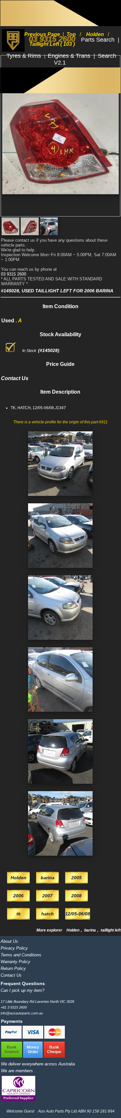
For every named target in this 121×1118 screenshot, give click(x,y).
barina (90, 930)
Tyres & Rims (24, 56)
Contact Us (11, 975)
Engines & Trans (70, 56)
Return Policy (13, 968)
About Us (9, 941)
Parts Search (98, 39)
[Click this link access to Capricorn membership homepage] (18, 1099)
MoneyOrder (33, 1049)
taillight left (111, 930)
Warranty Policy (15, 961)
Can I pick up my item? (22, 990)
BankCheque (54, 1049)
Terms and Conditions (21, 954)
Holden (73, 930)
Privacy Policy (14, 948)
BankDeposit (12, 1049)
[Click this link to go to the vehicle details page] (60, 498)
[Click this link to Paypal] (12, 1037)
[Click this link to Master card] (54, 1037)
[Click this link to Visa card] (33, 1037)
